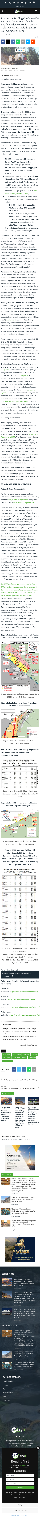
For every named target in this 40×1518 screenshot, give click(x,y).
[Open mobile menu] (36, 11)
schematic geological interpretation (17, 401)
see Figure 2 (11, 320)
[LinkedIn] (13, 42)
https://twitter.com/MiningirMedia (21, 999)
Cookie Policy (15, 1515)
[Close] (38, 1448)
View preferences (20, 1510)
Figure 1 (6, 370)
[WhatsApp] (18, 42)
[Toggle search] (2, 11)
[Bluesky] (28, 42)
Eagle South (26, 1054)
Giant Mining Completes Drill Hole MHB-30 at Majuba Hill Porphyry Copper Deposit (22, 1199)
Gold (8, 1057)
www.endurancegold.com (23, 502)
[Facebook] (3, 42)
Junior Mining (16, 1057)
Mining (24, 1057)
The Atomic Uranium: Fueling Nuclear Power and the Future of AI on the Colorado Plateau (23, 1211)
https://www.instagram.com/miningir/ (25, 1007)
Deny (20, 1505)
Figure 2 (24, 375)
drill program (6, 1054)
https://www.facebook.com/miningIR (24, 992)
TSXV (10, 1061)
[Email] (23, 42)
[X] (8, 42)
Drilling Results (17, 1054)
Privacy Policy (24, 1515)
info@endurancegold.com (18, 499)
